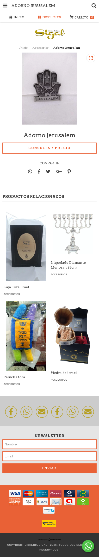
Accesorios (41, 47)
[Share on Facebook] (39, 171)
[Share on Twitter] (48, 171)
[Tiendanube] (49, 540)
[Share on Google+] (59, 171)
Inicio (23, 47)
